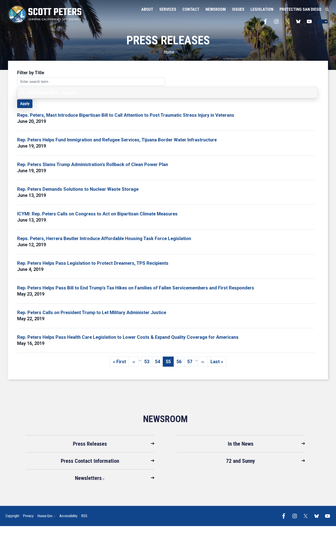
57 (191, 363)
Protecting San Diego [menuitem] (300, 9)
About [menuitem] (147, 9)
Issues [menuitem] (238, 9)
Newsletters (88, 478)
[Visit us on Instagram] (277, 21)
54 (159, 363)
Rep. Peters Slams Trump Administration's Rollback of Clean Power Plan (92, 164)
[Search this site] (327, 10)
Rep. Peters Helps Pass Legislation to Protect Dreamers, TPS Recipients (92, 263)
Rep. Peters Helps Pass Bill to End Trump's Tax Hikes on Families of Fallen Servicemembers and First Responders (135, 288)
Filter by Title (30, 72)
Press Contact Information (90, 461)
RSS (84, 516)
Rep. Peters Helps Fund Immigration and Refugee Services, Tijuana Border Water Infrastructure (117, 140)
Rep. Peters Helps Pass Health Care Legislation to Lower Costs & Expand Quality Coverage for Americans (128, 337)
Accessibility (68, 516)
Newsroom (165, 419)
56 (180, 363)
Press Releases (90, 444)
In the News (240, 444)
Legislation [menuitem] (262, 9)
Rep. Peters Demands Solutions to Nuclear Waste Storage (78, 189)
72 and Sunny (240, 461)
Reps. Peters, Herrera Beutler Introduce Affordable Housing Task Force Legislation (104, 238)
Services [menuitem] (167, 9)
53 (148, 363)
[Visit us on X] (288, 21)
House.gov (45, 516)
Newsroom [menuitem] (215, 9)
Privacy (28, 516)
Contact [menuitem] (190, 9)
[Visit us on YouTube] (310, 21)
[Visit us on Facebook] (266, 21)
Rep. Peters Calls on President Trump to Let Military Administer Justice (91, 312)
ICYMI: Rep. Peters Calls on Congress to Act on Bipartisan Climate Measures (97, 214)
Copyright (12, 516)
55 (170, 363)
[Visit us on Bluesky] (299, 21)
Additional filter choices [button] (52, 92)
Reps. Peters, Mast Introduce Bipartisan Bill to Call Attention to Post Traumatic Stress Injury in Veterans (125, 115)
